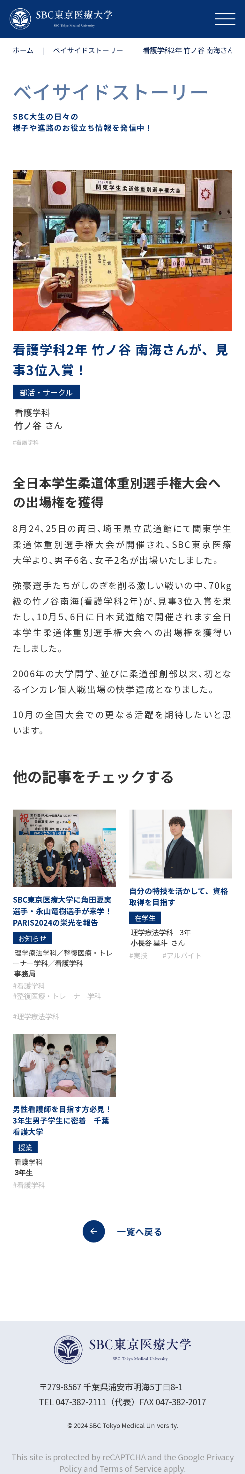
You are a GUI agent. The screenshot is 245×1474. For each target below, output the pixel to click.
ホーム (23, 50)
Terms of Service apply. (143, 1468)
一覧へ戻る (139, 1231)
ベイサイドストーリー (88, 50)
